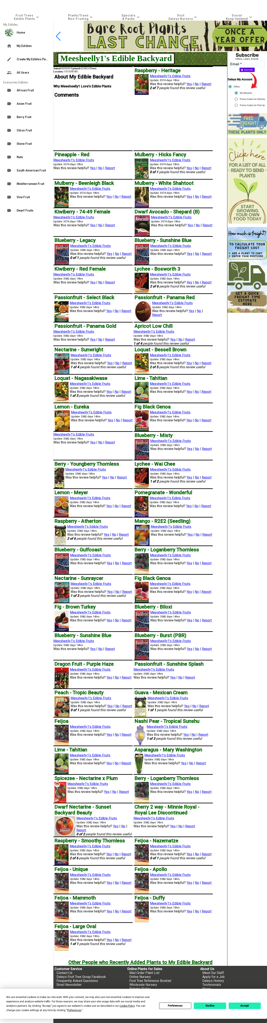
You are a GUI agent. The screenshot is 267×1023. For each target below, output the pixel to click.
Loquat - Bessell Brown (160, 350)
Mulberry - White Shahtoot (164, 183)
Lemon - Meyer (71, 492)
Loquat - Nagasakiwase (80, 378)
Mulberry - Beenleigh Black (84, 183)
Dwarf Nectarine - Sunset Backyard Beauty (82, 810)
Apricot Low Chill (154, 326)
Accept (244, 1005)
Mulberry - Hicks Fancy (160, 154)
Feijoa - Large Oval (75, 926)
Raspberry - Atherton (77, 521)
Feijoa (61, 721)
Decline (210, 1005)
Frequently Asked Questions (77, 981)
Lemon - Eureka (71, 407)
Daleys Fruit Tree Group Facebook (81, 977)
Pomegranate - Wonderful (163, 492)
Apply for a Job (213, 977)
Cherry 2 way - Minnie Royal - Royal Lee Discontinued (167, 810)
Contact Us (64, 973)
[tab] (27, 17)
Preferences (175, 1005)
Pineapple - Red (71, 154)
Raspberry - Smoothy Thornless (89, 841)
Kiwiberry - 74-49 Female (82, 212)
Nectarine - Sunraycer (78, 578)
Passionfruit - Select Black (84, 297)
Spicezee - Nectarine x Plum (86, 778)
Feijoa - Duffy (150, 898)
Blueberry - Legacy (75, 240)
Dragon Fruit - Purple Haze (84, 664)
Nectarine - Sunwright (78, 350)
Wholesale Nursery (143, 985)
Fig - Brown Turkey (75, 607)
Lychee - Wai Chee (155, 464)
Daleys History (213, 981)
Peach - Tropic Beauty (79, 692)
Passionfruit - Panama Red (165, 297)
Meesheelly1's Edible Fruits (170, 76)
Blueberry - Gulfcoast (78, 550)
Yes (189, 84)
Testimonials (211, 985)
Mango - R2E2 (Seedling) (162, 521)
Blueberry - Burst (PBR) (160, 635)
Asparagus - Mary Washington (168, 750)
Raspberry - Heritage (158, 70)
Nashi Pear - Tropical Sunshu (167, 721)
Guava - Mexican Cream (161, 692)
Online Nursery (140, 977)
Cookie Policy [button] (127, 1005)
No (197, 84)
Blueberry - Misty (154, 435)
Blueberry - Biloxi (153, 607)
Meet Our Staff (213, 973)
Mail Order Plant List (144, 973)
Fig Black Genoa (153, 407)
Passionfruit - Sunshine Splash (169, 664)
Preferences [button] (74, 1010)
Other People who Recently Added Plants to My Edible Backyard (140, 962)
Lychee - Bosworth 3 (157, 269)
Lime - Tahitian (151, 378)
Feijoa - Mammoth (75, 898)
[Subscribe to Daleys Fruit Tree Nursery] (247, 81)
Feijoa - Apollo (151, 869)
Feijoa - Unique (71, 869)
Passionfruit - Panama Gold (85, 326)
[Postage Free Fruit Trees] (247, 124)
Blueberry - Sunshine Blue (163, 240)
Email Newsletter (69, 985)
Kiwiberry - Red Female (80, 269)
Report (206, 84)
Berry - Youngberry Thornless (86, 464)
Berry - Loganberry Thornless (167, 550)
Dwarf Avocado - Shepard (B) (167, 212)
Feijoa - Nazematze (156, 841)
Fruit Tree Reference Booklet (150, 981)
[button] (183, 48)
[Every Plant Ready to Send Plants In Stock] (247, 181)
